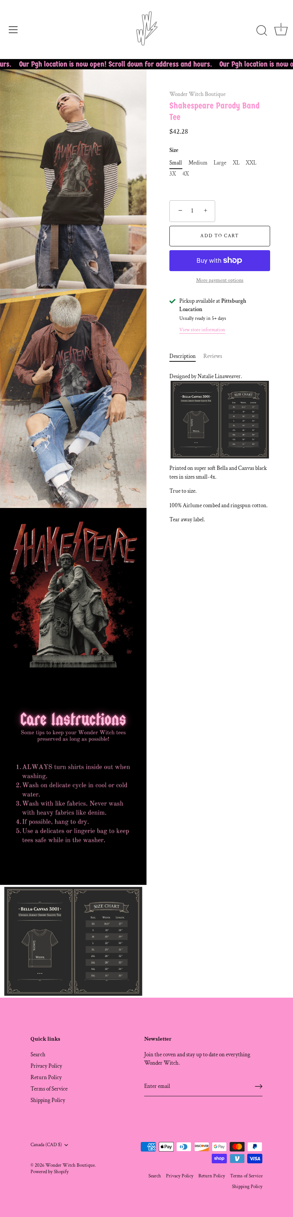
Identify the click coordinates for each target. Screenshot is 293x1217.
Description (182, 356)
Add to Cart (219, 236)
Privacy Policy (46, 1066)
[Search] (261, 30)
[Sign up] (258, 1086)
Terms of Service (49, 1088)
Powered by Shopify (50, 1172)
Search (38, 1054)
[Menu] (13, 29)
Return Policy (46, 1077)
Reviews (212, 356)
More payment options (219, 280)
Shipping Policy (48, 1100)
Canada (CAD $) (46, 1145)
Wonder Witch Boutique (197, 94)
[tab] (186, 356)
